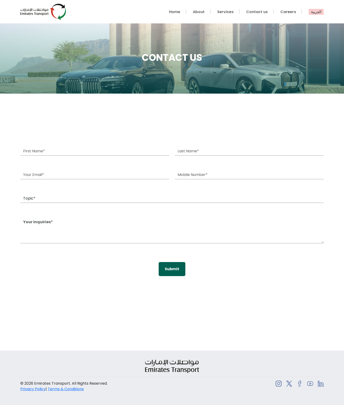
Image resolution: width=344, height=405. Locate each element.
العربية (316, 12)
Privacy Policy (33, 389)
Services (225, 12)
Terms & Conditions (66, 389)
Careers (288, 12)
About (199, 12)
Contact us (257, 12)
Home (174, 12)
